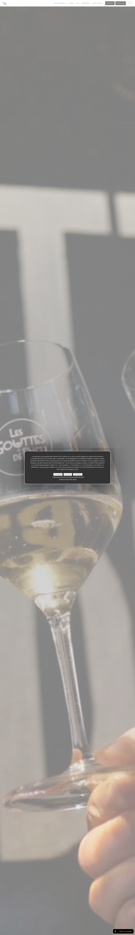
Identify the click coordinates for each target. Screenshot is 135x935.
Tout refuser (68, 474)
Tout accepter (58, 474)
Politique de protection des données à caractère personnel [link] (68, 477)
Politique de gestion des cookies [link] (68, 479)
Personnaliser (77, 474)
